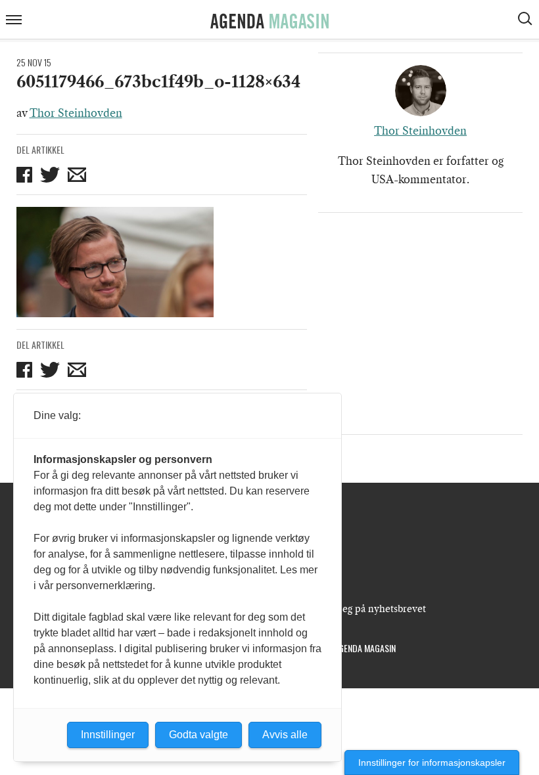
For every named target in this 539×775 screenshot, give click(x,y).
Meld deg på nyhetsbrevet (368, 609)
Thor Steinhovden (76, 113)
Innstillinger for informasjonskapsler (431, 762)
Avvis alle (285, 734)
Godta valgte (198, 734)
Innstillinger (108, 734)
